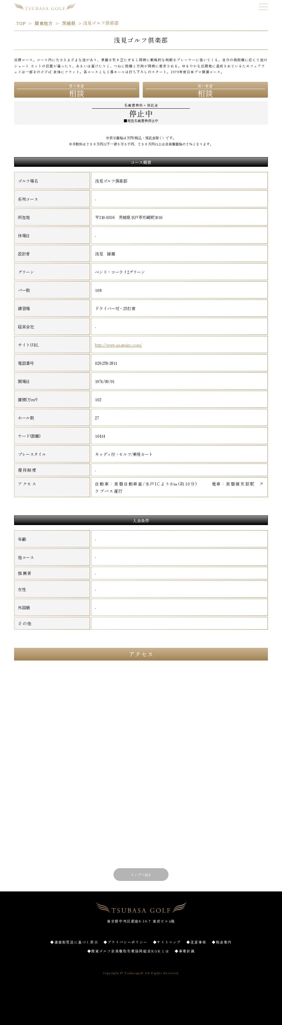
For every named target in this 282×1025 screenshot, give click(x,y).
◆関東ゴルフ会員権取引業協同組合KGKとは (128, 950)
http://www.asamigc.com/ (118, 345)
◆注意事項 (196, 942)
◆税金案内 (222, 942)
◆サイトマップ (167, 942)
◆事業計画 (185, 950)
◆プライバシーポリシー (126, 942)
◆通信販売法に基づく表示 (74, 942)
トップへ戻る (141, 874)
